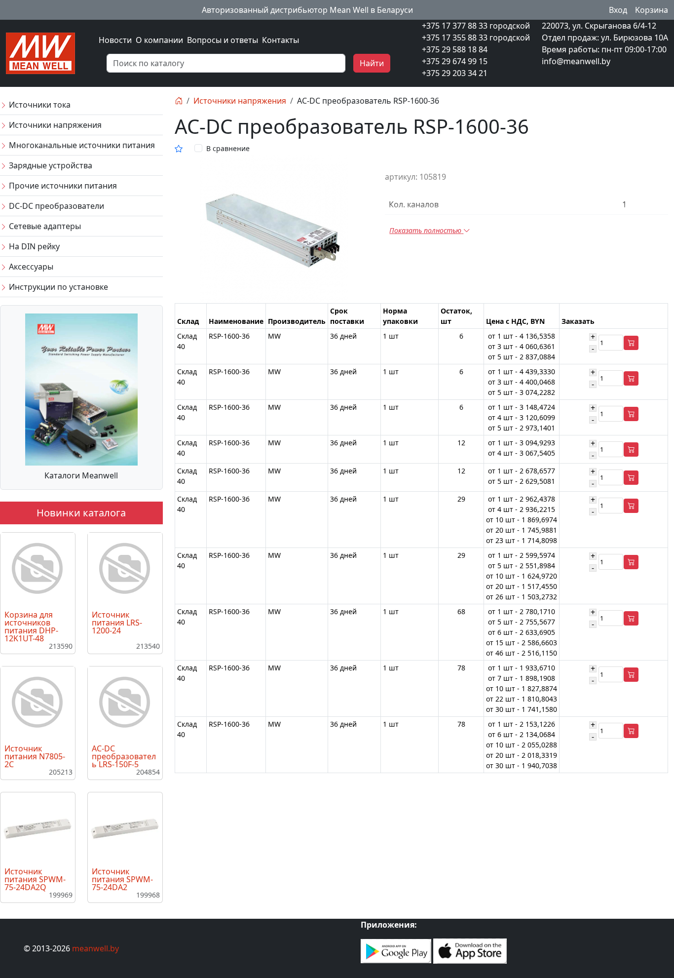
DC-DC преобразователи (55, 205)
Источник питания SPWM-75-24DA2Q (35, 879)
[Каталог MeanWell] (81, 388)
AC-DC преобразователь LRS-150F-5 (124, 756)
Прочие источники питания (62, 185)
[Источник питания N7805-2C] (37, 702)
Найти (372, 63)
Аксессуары (30, 266)
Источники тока (39, 104)
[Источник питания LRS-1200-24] (125, 568)
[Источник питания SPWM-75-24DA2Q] (37, 827)
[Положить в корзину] (631, 343)
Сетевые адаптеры (44, 226)
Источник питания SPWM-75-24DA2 (122, 879)
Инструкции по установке (57, 286)
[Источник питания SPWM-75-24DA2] (125, 827)
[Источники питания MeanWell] (40, 52)
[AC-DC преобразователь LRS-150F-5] (125, 702)
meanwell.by (95, 948)
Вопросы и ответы (222, 40)
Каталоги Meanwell (81, 475)
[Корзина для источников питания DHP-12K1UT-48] (37, 568)
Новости (115, 40)
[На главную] (179, 100)
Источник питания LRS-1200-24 (117, 622)
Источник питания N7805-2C (34, 756)
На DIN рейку (33, 246)
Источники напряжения (54, 124)
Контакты (280, 40)
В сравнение (228, 148)
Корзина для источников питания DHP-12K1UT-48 (31, 626)
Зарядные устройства (49, 165)
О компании (159, 40)
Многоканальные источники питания (81, 145)
